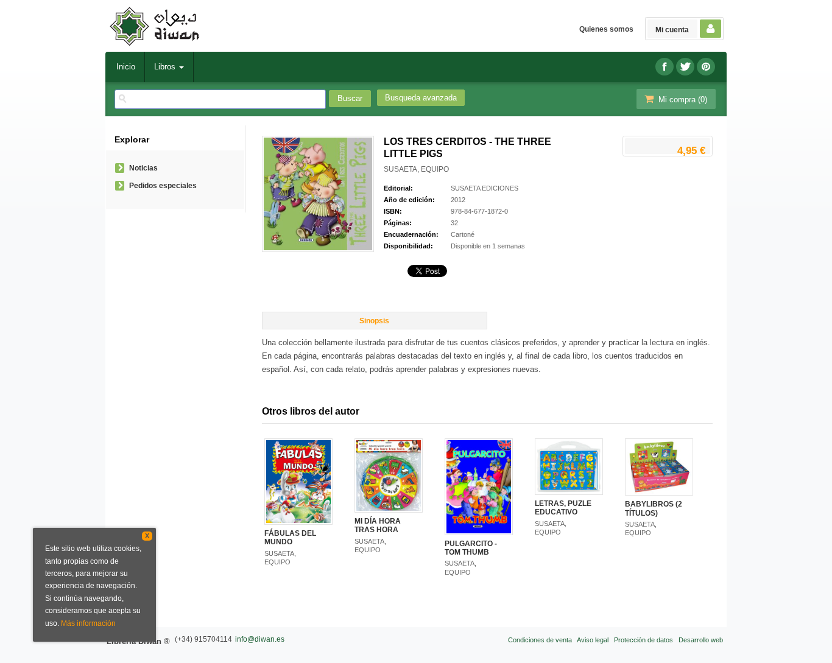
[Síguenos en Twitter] (685, 66)
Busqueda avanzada (421, 97)
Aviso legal (592, 640)
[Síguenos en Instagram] (706, 66)
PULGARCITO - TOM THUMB (471, 547)
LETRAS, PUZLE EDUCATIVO (563, 507)
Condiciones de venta (540, 640)
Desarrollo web (701, 640)
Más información (88, 623)
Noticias (143, 168)
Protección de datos (643, 640)
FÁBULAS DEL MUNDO (290, 537)
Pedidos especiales (163, 185)
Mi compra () (681, 99)
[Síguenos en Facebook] (664, 66)
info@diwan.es (259, 639)
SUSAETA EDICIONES (484, 188)
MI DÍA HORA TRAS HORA (377, 525)
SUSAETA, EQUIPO (416, 169)
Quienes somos (606, 29)
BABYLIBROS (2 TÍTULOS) (653, 508)
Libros (166, 66)
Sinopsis (374, 321)
